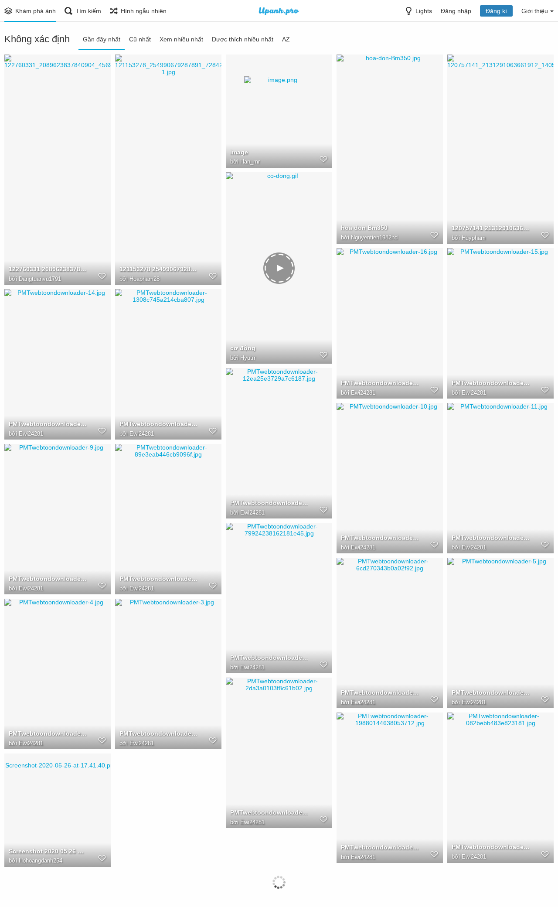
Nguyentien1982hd (374, 237)
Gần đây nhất (101, 39)
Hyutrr (247, 358)
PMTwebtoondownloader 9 (48, 578)
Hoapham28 (144, 279)
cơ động (242, 347)
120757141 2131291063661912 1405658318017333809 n (491, 228)
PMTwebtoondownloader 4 (48, 733)
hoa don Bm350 (364, 227)
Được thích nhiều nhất (242, 39)
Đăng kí (496, 10)
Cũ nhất (140, 39)
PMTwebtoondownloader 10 (380, 537)
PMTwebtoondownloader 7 (269, 657)
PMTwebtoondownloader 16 (380, 382)
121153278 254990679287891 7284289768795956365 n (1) (158, 269)
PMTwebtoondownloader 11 (491, 537)
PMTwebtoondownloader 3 (158, 733)
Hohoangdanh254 (40, 860)
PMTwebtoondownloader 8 (158, 578)
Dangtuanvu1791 (40, 279)
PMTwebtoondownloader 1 (380, 847)
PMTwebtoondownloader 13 (158, 423)
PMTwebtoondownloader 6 (380, 692)
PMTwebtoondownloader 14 (48, 423)
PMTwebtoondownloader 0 (491, 846)
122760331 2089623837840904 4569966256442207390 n (48, 269)
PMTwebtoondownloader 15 (491, 382)
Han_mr (250, 161)
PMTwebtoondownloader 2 (269, 812)
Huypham (474, 238)
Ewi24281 (363, 392)
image (239, 152)
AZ (286, 39)
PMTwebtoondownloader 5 (491, 692)
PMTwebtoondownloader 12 (269, 502)
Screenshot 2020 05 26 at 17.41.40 (48, 851)
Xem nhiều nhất (181, 39)
